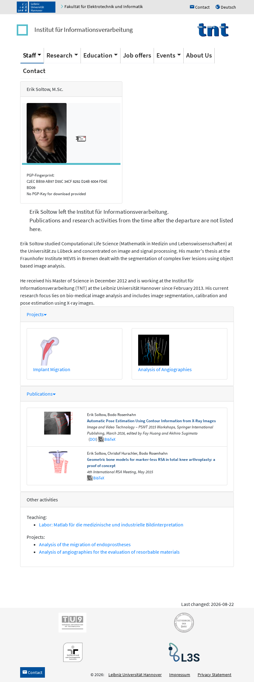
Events (165, 55)
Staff (29, 55)
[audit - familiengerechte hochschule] (71, 651)
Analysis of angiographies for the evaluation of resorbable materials (109, 552)
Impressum (179, 674)
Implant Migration (51, 369)
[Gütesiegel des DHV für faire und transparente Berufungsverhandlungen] (183, 622)
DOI (93, 439)
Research (59, 55)
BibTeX (110, 439)
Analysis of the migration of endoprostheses (85, 544)
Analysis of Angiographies (165, 369)
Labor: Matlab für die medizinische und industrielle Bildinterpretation (111, 524)
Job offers (137, 55)
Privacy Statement (214, 674)
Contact (34, 70)
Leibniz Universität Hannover (135, 674)
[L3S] (182, 651)
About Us (199, 55)
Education (97, 55)
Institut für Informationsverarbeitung (83, 29)
